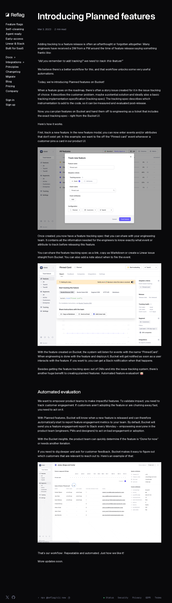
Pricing (10, 86)
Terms (158, 597)
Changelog (13, 72)
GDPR (148, 597)
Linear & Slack (15, 43)
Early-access (14, 39)
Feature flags (14, 24)
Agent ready (14, 34)
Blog (9, 81)
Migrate (10, 76)
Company (12, 91)
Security (123, 597)
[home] (15, 14)
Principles (12, 67)
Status (110, 597)
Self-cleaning (15, 29)
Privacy (136, 597)
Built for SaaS (15, 48)
